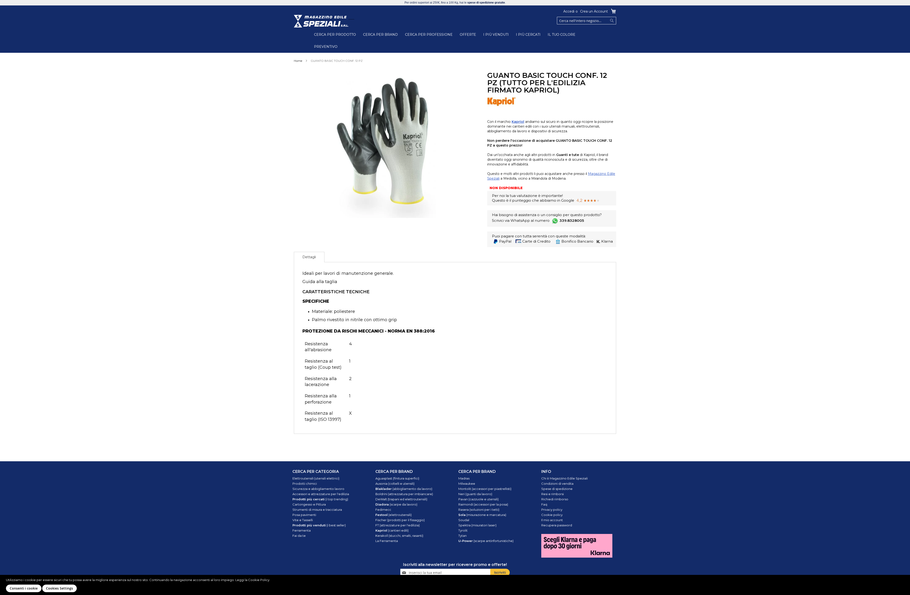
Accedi (568, 11)
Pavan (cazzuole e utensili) (478, 499)
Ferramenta (301, 530)
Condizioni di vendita (557, 483)
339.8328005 (572, 220)
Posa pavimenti (304, 515)
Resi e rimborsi (552, 494)
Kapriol (518, 122)
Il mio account (552, 520)
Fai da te (299, 535)
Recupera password (556, 525)
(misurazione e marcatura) (482, 515)
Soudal (463, 520)
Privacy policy (551, 509)
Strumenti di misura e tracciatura (317, 509)
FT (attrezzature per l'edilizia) (397, 525)
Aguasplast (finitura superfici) (397, 478)
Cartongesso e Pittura (309, 504)
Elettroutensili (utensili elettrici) (315, 478)
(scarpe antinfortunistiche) (486, 541)
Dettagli (309, 257)
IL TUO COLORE (561, 34)
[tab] (309, 257)
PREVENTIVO (325, 46)
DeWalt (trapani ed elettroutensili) (401, 499)
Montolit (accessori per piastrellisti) (484, 489)
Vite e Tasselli (302, 520)
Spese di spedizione (557, 489)
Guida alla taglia (319, 281)
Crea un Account (594, 11)
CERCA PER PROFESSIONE (429, 34)
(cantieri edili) (392, 530)
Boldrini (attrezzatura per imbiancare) (404, 494)
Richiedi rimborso (554, 499)
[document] (455, 585)
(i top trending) (320, 499)
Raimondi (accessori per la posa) (483, 504)
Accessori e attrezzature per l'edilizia (320, 494)
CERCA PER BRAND (380, 34)
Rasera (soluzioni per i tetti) (478, 509)
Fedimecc (383, 509)
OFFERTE (468, 34)
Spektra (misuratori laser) (477, 525)
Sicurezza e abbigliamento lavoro (318, 489)
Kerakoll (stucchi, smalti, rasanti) (399, 535)
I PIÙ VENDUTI (496, 34)
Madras (463, 478)
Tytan (462, 535)
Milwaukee (466, 483)
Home (298, 60)
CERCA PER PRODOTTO (335, 34)
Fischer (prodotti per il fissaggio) (400, 520)
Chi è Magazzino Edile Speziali (564, 478)
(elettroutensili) (393, 515)
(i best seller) (319, 525)
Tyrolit (463, 530)
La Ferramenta (386, 541)
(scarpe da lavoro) (396, 504)
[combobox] (586, 20)
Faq (544, 504)
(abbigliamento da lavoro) (403, 489)
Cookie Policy (258, 580)
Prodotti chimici (304, 483)
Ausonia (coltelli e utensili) (394, 483)
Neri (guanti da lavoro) (475, 494)
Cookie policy (552, 515)
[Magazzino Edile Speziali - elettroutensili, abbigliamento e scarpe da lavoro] (321, 21)
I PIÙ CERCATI (528, 34)
